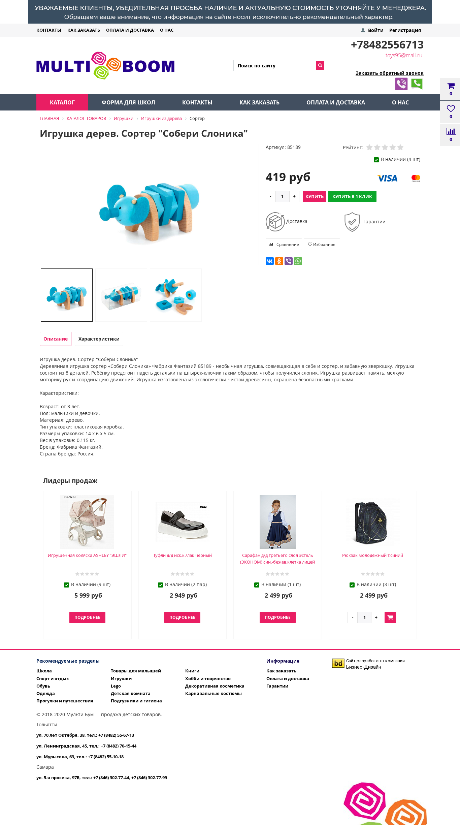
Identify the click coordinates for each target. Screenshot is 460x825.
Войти (376, 30)
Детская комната (131, 693)
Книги (192, 671)
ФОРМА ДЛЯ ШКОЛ (128, 102)
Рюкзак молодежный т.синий (372, 555)
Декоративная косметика (214, 686)
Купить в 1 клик (352, 196)
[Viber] (401, 82)
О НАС (166, 30)
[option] (149, 205)
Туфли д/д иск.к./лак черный (182, 555)
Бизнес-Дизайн (363, 667)
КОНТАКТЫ (48, 30)
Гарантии (374, 221)
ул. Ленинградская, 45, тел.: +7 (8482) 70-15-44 (86, 746)
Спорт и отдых (52, 678)
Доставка (296, 221)
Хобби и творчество (208, 678)
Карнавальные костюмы (213, 693)
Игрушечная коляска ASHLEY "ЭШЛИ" (87, 555)
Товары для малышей (136, 671)
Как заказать (281, 671)
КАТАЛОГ (62, 102)
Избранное (323, 244)
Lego (116, 686)
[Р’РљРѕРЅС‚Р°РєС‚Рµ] (270, 261)
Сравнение (287, 244)
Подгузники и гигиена (136, 701)
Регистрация (405, 30)
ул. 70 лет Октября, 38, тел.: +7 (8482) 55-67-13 (85, 735)
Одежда (45, 693)
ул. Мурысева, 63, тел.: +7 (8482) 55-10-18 (80, 757)
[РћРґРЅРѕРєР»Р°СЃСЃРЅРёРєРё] (279, 261)
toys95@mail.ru (404, 55)
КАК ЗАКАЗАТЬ (83, 30)
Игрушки (121, 678)
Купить (314, 196)
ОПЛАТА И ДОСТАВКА (130, 30)
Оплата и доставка (287, 678)
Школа (44, 671)
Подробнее (87, 617)
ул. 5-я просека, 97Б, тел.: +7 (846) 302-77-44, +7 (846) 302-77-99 (101, 777)
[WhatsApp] (417, 82)
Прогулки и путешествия (64, 701)
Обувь (43, 686)
